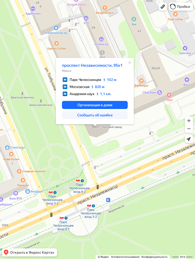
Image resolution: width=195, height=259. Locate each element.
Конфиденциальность (154, 256)
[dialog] (95, 91)
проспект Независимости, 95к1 (92, 65)
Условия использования (125, 256)
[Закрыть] (130, 62)
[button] (163, 7)
